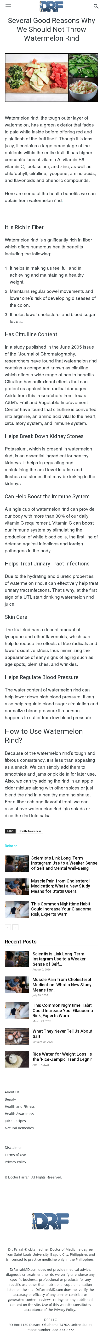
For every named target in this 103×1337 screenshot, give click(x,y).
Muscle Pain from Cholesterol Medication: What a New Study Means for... (62, 984)
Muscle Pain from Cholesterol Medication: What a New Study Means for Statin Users (60, 886)
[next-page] (15, 927)
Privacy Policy (15, 1162)
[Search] (96, 6)
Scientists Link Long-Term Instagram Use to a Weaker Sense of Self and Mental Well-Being (64, 863)
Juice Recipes (15, 1120)
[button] (8, 6)
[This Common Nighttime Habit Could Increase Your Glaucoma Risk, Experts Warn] (17, 909)
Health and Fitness (20, 1106)
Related (11, 846)
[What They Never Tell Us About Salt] (17, 1036)
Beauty (10, 1099)
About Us (12, 1092)
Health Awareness (30, 831)
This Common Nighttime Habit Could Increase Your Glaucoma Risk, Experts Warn (61, 909)
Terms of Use (15, 1154)
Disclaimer (13, 1147)
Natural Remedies (19, 1128)
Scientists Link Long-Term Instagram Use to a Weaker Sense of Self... (59, 959)
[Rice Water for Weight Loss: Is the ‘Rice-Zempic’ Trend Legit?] (17, 1059)
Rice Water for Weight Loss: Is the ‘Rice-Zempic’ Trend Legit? (62, 1057)
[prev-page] (8, 927)
